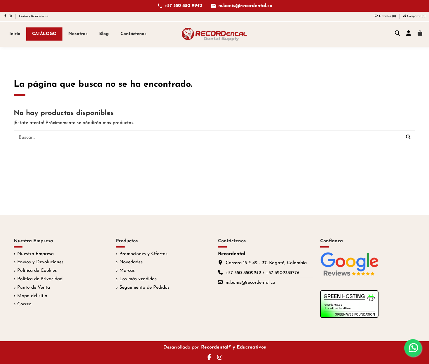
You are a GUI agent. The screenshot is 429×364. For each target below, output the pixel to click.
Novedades (131, 262)
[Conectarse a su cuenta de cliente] (408, 34)
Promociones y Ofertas (143, 254)
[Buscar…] (408, 137)
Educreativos (251, 347)
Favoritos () (387, 16)
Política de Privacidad (39, 279)
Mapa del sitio (32, 296)
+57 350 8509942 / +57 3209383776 (262, 273)
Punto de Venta (33, 287)
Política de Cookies (37, 270)
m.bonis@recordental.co (245, 6)
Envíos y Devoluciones (33, 16)
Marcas (127, 270)
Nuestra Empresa (35, 254)
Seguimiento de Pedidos (144, 287)
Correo (24, 304)
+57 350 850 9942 (183, 6)
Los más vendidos (138, 279)
